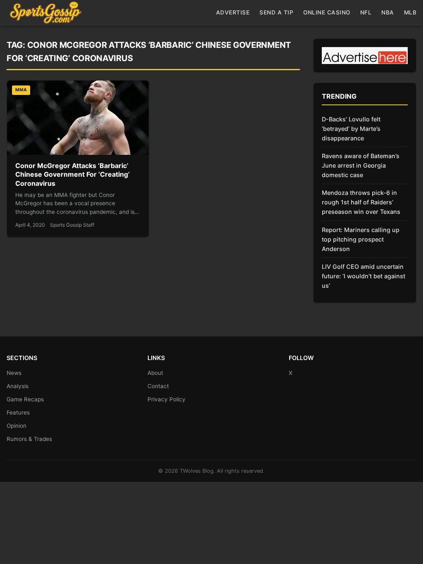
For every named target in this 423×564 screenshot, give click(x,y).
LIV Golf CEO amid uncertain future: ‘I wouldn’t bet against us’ (363, 276)
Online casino (326, 12)
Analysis (18, 386)
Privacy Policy (166, 399)
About (155, 373)
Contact (158, 386)
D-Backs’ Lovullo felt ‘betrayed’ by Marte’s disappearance (351, 129)
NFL (366, 12)
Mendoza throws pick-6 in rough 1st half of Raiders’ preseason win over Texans (361, 202)
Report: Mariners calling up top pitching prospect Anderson (360, 239)
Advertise (233, 12)
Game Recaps (25, 399)
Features (18, 412)
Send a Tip (276, 12)
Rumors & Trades (29, 439)
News (14, 373)
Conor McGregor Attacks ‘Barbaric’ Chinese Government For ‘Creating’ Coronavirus (72, 174)
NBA (387, 12)
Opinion (16, 425)
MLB (410, 12)
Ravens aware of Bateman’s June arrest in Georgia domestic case (360, 165)
